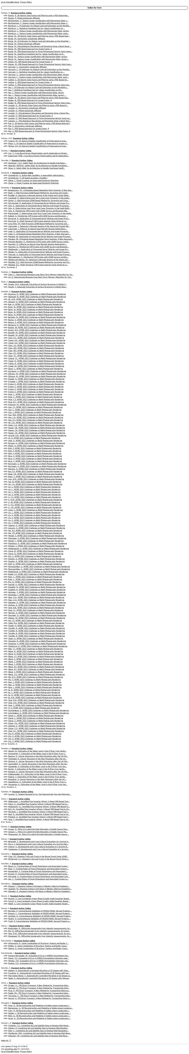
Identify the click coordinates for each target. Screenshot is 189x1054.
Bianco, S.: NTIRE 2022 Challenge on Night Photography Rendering (36, 320)
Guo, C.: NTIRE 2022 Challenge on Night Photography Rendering (35, 410)
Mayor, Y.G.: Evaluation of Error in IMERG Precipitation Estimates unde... (38, 958)
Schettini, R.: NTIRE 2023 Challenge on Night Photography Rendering (36, 590)
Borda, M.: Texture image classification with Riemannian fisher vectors (37, 57)
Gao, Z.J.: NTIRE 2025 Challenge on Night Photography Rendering (35, 407)
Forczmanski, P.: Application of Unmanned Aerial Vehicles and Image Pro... (39, 203)
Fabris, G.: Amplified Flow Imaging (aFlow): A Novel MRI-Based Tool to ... (38, 804)
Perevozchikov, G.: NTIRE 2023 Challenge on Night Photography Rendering (39, 567)
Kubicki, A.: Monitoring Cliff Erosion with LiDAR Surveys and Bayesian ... (38, 216)
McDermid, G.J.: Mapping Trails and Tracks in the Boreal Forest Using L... (38, 859)
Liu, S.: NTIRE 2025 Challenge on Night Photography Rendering (34, 520)
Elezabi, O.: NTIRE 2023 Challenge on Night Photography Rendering (36, 379)
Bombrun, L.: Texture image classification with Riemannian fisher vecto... (38, 34)
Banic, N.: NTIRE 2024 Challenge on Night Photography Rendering (35, 312)
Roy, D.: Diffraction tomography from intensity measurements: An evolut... (39, 931)
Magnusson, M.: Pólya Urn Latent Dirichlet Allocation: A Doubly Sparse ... (38, 834)
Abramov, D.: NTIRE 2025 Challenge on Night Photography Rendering (37, 294)
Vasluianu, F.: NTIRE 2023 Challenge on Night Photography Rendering (37, 644)
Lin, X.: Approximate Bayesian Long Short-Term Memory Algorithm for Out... (40, 277)
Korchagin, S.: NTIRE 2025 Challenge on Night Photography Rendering (37, 466)
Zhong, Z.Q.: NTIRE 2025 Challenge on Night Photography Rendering (36, 729)
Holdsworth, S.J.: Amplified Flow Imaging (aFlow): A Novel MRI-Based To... (39, 807)
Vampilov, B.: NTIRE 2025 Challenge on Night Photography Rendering (37, 641)
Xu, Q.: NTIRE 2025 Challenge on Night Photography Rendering (34, 695)
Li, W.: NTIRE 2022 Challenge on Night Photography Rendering (34, 502)
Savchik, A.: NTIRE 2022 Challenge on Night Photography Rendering (36, 585)
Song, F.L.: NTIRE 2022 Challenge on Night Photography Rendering (35, 610)
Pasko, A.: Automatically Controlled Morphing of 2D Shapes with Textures (38, 978)
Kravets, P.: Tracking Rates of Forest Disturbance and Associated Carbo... (38, 874)
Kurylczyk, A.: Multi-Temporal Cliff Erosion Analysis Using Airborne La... (38, 221)
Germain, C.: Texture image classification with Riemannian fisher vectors (38, 75)
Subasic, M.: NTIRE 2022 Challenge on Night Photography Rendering (36, 618)
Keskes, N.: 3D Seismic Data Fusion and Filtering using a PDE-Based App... (38, 98)
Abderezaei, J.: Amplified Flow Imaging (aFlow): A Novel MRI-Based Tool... (39, 802)
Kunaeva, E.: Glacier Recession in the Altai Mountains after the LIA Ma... (38, 772)
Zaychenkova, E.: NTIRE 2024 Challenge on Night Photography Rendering (38, 711)
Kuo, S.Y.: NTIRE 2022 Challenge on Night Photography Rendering (35, 472)
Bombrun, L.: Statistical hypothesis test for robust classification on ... (36, 29)
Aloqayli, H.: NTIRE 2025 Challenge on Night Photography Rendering (36, 302)
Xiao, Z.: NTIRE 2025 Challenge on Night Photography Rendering (35, 685)
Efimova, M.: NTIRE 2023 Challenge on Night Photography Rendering (37, 374)
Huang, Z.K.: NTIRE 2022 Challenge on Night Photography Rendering (36, 430)
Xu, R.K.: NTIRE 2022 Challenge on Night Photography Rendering (35, 698)
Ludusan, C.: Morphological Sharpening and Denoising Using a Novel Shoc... (39, 121)
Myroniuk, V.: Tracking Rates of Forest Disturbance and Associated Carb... (38, 877)
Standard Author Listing (21, 13)
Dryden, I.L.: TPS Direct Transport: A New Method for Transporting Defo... (38, 986)
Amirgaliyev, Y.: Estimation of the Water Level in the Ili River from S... (37, 754)
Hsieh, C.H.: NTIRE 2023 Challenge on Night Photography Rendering (36, 425)
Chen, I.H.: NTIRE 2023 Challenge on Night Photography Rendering (36, 346)
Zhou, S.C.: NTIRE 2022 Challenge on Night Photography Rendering (36, 731)
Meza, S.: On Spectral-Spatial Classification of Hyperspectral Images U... (38, 144)
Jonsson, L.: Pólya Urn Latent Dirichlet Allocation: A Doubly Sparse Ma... (38, 832)
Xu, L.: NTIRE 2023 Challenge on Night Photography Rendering (34, 693)
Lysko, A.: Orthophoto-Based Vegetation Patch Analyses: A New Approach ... (39, 234)
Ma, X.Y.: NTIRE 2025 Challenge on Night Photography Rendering (35, 531)
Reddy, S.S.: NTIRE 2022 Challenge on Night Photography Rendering (36, 574)
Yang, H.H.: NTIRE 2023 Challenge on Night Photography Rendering (36, 703)
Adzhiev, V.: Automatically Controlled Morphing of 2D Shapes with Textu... (39, 971)
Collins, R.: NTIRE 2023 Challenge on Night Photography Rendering (36, 364)
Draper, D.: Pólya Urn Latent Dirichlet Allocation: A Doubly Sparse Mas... (38, 829)
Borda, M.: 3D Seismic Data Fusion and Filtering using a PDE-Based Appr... (39, 36)
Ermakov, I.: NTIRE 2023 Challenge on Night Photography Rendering (36, 382)
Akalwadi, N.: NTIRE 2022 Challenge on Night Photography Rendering (37, 297)
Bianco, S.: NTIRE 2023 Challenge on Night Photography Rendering (36, 323)
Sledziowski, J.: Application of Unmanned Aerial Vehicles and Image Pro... (38, 250)
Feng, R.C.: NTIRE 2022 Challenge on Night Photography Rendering (36, 402)
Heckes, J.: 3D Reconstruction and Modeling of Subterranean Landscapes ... (39, 1013)
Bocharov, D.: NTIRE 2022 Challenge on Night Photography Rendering (37, 325)
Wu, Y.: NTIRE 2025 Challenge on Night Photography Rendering (34, 680)
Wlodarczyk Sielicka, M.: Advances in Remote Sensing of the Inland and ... (39, 260)
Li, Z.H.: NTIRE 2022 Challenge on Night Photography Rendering (34, 508)
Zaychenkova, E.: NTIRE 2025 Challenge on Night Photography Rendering (38, 713)
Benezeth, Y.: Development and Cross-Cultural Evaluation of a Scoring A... (38, 842)
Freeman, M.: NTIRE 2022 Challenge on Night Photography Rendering (37, 405)
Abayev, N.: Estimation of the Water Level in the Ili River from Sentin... (37, 751)
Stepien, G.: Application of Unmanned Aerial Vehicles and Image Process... (39, 252)
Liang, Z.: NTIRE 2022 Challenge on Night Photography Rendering (35, 510)
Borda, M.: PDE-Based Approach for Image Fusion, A (30, 49)
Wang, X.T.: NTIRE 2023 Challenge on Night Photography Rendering (36, 667)
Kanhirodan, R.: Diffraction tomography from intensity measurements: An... (39, 929)
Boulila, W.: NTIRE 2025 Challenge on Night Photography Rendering (36, 328)
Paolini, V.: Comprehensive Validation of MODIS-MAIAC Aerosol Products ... (39, 919)
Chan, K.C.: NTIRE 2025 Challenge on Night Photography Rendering (36, 338)
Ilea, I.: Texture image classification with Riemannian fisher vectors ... (37, 95)
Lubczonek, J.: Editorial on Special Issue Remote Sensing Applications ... (37, 229)
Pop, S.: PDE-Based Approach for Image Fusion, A (28, 129)
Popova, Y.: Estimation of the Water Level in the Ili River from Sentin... (37, 777)
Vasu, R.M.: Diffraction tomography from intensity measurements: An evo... (39, 934)
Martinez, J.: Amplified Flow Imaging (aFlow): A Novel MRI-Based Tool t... (38, 812)
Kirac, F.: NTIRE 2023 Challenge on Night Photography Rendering (35, 459)
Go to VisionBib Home (10, 2)
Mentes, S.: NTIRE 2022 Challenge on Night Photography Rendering (36, 546)
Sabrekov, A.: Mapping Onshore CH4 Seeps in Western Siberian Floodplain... (39, 892)
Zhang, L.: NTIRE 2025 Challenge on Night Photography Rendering (35, 718)
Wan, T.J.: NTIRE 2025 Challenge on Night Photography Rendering (35, 649)
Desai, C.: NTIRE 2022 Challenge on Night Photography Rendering (35, 369)
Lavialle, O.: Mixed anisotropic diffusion (24, 111)
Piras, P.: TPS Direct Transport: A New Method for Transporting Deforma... (39, 991)
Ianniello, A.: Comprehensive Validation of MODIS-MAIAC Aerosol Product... (39, 916)
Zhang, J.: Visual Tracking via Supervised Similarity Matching (33, 183)
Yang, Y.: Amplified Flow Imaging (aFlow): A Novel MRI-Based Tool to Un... (39, 820)
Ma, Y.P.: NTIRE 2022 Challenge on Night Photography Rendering (35, 533)
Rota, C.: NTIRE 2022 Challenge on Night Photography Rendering (35, 577)
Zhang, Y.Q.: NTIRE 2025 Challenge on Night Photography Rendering (36, 723)
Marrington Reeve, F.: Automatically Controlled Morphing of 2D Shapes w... (39, 976)
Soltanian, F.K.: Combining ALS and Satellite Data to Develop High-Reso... (38, 1036)
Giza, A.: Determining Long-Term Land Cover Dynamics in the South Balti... (39, 208)
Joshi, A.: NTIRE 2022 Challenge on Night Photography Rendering (35, 441)
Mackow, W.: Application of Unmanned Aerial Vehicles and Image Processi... (39, 237)
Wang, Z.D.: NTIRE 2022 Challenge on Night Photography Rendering (36, 675)
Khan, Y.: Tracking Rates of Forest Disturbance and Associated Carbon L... (38, 869)
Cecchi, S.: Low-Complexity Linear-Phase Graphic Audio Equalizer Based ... (39, 901)
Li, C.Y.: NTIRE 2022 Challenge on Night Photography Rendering (34, 497)
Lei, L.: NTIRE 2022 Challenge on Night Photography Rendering (34, 487)
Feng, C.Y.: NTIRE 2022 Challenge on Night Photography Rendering (35, 400)
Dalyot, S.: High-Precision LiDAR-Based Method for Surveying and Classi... (38, 201)
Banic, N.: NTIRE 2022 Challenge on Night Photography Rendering (35, 307)
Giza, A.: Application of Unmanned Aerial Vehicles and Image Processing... (39, 206)
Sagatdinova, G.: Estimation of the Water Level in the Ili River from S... (37, 782)
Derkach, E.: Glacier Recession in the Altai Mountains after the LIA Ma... (38, 761)
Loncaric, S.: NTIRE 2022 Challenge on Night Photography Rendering (36, 528)
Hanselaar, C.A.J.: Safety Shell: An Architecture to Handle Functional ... (37, 163)
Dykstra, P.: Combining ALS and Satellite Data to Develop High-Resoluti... (38, 1028)
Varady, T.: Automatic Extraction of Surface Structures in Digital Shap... (37, 287)
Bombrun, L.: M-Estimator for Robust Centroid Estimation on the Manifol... (39, 26)
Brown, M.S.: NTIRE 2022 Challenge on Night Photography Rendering (37, 330)
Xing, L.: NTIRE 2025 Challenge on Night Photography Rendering (35, 687)
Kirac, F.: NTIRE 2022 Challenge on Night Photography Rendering (35, 456)
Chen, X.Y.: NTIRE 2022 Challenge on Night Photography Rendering (36, 353)
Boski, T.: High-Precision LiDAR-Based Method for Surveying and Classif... (38, 193)
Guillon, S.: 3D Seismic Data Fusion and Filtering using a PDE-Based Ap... (38, 80)
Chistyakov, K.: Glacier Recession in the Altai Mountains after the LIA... (37, 759)
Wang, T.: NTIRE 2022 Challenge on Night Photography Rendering (35, 662)
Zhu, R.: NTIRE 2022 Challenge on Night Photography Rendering (34, 734)
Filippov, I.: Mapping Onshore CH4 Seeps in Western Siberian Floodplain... (38, 886)
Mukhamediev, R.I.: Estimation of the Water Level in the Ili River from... (38, 774)
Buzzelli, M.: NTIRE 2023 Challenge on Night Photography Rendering (36, 335)
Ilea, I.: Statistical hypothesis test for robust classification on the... (35, 90)
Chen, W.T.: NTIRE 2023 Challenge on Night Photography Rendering (36, 351)
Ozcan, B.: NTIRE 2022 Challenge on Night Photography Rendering (35, 551)
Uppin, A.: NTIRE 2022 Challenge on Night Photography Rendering (35, 639)
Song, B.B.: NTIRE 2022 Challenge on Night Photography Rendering (36, 608)
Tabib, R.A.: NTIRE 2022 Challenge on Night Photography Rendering (36, 623)
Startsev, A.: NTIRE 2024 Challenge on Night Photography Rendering (36, 613)
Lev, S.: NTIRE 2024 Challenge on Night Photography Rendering (34, 495)
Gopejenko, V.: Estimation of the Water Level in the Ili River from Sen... (37, 767)
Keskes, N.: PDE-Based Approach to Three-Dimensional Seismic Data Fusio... (39, 103)
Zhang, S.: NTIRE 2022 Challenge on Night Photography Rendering (35, 721)
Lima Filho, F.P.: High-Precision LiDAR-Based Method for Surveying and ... (38, 224)
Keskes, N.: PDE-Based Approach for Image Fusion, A (30, 100)
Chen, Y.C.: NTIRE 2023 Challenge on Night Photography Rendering (36, 356)
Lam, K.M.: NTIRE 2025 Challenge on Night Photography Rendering (36, 479)
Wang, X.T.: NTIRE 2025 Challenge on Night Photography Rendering (36, 669)
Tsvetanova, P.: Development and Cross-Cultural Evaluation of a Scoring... (38, 849)
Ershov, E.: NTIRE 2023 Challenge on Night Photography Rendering (36, 387)
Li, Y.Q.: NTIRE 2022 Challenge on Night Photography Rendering (34, 505)
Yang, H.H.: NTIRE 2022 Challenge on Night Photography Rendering (36, 700)
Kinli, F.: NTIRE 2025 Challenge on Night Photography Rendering (34, 454)
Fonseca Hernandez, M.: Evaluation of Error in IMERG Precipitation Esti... (38, 956)
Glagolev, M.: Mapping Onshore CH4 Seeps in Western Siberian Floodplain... (40, 889)
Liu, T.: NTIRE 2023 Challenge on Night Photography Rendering (34, 523)
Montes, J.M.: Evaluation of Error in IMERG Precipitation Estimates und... (38, 961)
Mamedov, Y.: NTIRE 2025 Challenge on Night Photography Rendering (37, 538)
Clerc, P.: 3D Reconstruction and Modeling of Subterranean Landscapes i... (39, 1011)
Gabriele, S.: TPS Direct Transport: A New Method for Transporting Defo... (39, 988)
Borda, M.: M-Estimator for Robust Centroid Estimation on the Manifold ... (39, 41)
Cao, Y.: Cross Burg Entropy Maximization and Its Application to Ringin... (38, 153)
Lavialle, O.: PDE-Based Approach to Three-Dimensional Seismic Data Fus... (39, 118)
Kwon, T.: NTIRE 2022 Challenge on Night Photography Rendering (35, 477)
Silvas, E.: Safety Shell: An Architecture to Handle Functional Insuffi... (36, 168)
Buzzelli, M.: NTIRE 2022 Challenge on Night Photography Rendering (36, 333)
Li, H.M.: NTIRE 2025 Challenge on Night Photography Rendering (35, 500)
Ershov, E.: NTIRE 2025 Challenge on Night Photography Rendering (36, 392)
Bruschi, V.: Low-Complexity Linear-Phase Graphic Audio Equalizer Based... (39, 899)
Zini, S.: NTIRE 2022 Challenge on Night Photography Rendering (34, 736)
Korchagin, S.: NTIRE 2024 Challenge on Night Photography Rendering (37, 464)
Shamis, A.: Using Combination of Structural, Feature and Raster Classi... (38, 949)
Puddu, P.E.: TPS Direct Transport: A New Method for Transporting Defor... (38, 993)
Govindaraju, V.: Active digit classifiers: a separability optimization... (36, 176)
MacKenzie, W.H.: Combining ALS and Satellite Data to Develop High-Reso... (39, 1033)
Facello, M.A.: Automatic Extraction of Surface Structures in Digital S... (37, 284)
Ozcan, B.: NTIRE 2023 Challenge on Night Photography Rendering (35, 554)
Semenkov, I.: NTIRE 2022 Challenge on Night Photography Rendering (37, 595)
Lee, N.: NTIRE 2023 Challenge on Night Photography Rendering (34, 482)
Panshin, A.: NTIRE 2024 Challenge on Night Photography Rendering (36, 559)
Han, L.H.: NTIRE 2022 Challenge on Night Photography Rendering (35, 418)
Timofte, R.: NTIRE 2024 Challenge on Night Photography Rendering (36, 634)
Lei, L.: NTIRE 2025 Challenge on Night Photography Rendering (34, 492)
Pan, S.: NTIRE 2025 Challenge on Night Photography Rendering (34, 556)
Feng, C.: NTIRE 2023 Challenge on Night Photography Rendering (35, 394)
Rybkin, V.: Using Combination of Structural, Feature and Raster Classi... (38, 946)
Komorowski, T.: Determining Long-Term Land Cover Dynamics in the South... (40, 214)
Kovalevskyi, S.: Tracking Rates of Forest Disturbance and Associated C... (38, 871)
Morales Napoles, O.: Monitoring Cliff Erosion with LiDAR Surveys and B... (39, 242)
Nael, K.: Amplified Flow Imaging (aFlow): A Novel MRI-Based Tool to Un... (39, 814)
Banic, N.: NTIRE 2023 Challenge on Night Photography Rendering (35, 310)
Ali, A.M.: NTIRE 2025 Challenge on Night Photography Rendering (35, 299)
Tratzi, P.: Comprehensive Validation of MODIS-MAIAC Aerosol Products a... (39, 921)
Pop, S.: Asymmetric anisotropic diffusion (25, 126)
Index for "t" (6, 1041)
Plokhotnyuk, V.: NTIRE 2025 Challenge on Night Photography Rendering (38, 572)
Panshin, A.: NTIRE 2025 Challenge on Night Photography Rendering (36, 562)
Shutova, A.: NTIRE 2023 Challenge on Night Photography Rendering (36, 605)
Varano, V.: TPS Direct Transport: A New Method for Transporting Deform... (39, 998)
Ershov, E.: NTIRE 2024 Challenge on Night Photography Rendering (36, 389)
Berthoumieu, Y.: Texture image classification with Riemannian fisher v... (38, 21)
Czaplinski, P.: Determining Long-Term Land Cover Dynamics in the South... (39, 198)
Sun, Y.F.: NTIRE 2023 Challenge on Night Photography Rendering (35, 621)
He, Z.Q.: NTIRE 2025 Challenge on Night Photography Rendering (35, 423)
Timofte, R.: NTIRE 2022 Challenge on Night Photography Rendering (36, 628)
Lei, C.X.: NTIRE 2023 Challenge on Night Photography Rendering (35, 484)
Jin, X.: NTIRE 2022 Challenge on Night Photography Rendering (34, 438)
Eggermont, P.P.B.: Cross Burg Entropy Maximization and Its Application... (38, 156)
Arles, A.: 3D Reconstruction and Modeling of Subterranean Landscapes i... (39, 1006)
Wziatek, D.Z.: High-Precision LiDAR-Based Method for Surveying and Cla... (39, 262)
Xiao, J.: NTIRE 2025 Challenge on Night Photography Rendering (34, 682)
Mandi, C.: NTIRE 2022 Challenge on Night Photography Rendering (36, 541)
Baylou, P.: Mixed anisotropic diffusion (24, 18)
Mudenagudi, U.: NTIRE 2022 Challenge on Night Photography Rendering (38, 549)
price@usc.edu (11, 1049)
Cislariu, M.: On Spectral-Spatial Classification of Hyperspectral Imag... (37, 141)
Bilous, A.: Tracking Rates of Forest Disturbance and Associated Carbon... (38, 866)
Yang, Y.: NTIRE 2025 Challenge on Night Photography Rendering (35, 705)
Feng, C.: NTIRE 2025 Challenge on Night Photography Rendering (35, 397)
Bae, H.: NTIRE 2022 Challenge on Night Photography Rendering (35, 305)
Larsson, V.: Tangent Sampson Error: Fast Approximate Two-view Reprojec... (39, 794)
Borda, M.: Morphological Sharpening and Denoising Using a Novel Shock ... (39, 46)
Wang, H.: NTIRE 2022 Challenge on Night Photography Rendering (35, 651)
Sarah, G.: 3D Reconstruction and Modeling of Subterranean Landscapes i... (39, 1019)
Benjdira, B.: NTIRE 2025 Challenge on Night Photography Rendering (36, 317)
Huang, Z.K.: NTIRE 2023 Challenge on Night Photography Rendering (36, 433)
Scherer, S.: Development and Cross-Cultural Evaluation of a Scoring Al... (38, 847)
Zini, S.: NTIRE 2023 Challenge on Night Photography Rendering (34, 739)
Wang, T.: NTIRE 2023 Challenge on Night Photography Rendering (35, 664)
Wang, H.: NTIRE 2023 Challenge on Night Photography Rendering (35, 654)
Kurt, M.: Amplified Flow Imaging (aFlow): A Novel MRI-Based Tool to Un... (39, 809)
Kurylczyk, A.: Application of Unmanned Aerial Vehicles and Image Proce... (39, 219)
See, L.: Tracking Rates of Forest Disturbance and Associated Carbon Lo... (38, 879)
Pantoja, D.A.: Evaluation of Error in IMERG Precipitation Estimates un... (38, 964)
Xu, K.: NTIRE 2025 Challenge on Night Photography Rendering (34, 690)
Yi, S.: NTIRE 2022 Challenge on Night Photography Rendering (34, 708)
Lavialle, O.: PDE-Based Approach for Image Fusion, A (30, 116)
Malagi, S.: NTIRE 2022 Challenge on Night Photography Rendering (36, 536)
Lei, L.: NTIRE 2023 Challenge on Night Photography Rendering (34, 490)
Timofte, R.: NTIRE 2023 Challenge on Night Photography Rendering (36, 631)
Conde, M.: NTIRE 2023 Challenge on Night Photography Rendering (36, 366)
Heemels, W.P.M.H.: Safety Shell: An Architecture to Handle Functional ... (38, 166)
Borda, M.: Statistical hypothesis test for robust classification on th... (36, 54)
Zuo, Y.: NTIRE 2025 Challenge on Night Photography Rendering (34, 741)
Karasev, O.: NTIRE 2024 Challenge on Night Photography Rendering (36, 443)
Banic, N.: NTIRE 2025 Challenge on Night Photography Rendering (35, 315)
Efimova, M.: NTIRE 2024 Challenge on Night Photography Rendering (37, 376)
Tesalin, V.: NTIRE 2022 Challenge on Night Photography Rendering (36, 626)
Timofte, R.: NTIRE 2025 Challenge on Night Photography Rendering (36, 636)
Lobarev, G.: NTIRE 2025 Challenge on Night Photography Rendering (36, 526)
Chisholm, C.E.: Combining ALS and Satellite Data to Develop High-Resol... (39, 1026)
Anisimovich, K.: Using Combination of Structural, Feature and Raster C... (38, 943)
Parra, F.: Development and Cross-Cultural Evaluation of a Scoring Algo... (38, 844)
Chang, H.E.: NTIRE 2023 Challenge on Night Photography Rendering (36, 343)
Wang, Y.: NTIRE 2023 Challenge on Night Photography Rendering (35, 672)
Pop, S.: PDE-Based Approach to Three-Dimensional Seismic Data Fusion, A (39, 131)
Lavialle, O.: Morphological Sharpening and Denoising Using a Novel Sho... (39, 113)
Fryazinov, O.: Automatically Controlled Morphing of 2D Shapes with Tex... (39, 973)
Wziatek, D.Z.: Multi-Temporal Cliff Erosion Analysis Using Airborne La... (38, 265)
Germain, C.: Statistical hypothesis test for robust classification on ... (36, 72)
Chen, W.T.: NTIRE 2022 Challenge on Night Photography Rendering (36, 348)
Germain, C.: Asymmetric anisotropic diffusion (27, 67)
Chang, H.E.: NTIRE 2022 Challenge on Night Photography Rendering (36, 341)
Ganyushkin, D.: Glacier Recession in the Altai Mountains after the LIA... (38, 764)
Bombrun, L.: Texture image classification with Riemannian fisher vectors (38, 31)
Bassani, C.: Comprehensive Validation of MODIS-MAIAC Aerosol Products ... (40, 914)
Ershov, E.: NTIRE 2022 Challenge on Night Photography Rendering (36, 384)
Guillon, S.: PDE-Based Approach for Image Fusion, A (30, 82)
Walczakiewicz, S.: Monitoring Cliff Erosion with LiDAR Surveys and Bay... (38, 257)
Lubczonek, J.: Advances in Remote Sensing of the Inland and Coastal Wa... (39, 226)
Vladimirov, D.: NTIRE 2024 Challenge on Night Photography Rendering (37, 646)
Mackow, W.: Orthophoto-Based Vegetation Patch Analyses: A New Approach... (40, 239)
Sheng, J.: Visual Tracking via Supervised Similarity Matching (33, 181)
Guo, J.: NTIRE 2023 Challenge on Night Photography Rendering (34, 412)
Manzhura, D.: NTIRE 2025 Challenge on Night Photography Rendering (37, 544)
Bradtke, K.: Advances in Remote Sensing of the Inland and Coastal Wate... (39, 196)
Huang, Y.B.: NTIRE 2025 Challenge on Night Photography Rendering (36, 428)
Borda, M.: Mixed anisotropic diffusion (24, 44)
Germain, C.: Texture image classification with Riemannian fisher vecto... (38, 77)
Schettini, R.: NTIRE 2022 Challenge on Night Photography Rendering (36, 587)
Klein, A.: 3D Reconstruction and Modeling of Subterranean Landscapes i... (39, 1016)
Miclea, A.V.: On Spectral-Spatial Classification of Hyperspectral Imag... (37, 146)
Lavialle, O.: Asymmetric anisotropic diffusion (27, 108)
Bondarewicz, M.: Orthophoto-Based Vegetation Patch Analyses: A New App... (40, 190)
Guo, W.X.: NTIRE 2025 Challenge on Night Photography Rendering (36, 415)
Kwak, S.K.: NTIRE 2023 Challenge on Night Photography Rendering (36, 474)
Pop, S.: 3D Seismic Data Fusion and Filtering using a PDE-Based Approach (39, 124)
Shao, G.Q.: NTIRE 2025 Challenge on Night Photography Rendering (36, 600)
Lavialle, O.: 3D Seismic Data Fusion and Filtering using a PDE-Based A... (38, 106)
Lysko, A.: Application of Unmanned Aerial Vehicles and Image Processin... (39, 232)
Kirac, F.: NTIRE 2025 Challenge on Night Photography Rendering (35, 461)
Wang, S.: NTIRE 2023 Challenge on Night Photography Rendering (35, 659)
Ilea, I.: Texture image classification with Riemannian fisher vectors (36, 93)
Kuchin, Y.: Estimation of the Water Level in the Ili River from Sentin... (37, 769)
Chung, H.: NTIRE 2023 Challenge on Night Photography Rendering (36, 361)
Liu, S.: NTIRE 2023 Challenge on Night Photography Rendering (34, 518)
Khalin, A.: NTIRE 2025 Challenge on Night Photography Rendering (35, 446)
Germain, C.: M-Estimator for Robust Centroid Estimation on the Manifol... (39, 70)
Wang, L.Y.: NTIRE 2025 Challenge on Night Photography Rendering (36, 657)
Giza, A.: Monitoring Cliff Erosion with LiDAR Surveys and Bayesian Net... (38, 211)
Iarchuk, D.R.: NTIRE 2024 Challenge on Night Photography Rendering (37, 436)
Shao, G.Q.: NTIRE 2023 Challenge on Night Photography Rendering (36, 598)
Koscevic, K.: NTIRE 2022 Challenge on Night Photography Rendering (36, 469)
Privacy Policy (26, 2)
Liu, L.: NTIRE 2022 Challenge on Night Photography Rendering (34, 513)
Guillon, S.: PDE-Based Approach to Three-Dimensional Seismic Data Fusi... (39, 85)
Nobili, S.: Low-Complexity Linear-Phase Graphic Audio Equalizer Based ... (38, 904)
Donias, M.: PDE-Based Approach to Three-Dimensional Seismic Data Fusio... (40, 64)
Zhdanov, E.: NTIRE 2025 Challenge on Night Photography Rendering (36, 726)
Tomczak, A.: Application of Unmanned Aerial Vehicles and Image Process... (39, 255)
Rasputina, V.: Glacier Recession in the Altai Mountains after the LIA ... (37, 779)
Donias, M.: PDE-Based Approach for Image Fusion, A (30, 62)
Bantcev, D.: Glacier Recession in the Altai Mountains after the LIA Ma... (38, 756)
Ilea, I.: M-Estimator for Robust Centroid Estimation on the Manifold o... (38, 88)
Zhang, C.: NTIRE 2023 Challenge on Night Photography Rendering (35, 716)
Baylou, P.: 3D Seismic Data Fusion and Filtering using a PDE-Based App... (38, 16)
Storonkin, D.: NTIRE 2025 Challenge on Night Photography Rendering (37, 616)
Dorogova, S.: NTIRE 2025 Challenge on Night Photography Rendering (37, 371)
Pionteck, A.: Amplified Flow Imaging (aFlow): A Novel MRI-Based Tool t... (38, 817)
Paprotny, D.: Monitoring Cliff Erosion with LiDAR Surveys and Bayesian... (38, 247)
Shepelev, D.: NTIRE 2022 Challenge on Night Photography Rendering (37, 603)
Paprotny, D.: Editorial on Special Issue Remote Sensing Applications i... (37, 244)
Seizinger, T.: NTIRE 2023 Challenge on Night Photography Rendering (36, 592)
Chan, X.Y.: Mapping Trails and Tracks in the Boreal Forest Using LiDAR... (38, 857)
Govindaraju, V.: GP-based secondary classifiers (27, 178)
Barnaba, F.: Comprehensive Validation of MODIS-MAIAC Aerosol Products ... (40, 911)
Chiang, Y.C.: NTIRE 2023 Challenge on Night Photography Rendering (36, 359)
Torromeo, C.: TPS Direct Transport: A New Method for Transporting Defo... (39, 996)
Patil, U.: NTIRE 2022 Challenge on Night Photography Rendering (35, 564)
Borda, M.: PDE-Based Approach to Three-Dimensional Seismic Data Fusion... (40, 52)
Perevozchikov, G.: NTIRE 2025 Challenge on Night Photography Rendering (39, 569)
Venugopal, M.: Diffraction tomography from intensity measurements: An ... (39, 936)
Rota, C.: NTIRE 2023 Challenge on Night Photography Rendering (35, 580)
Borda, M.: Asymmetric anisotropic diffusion (26, 39)
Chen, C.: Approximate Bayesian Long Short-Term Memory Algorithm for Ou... (40, 275)
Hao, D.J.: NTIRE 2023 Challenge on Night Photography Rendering (35, 420)
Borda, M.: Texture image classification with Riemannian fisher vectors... (38, 59)
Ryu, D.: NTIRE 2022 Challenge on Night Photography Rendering (34, 582)
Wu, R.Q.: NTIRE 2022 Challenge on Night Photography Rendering (35, 677)
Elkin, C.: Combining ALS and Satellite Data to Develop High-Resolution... (38, 1031)
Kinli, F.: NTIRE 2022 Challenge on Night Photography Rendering (34, 448)
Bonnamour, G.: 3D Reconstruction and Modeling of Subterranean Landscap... (40, 1008)
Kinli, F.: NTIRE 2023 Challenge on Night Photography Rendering (34, 451)
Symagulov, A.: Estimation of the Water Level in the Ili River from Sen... (38, 785)
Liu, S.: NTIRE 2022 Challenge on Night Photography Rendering (34, 515)
